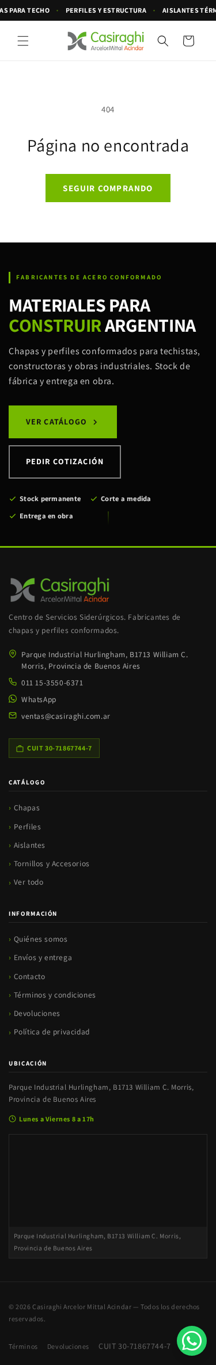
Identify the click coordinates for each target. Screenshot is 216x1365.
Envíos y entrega (43, 957)
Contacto (30, 976)
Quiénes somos (41, 939)
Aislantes (30, 845)
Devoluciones (37, 1013)
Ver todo (29, 882)
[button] (23, 41)
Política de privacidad (52, 1031)
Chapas (27, 807)
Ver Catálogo (56, 421)
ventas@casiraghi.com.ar (66, 716)
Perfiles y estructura (106, 10)
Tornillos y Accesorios (52, 863)
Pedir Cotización (65, 461)
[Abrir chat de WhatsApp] (192, 1341)
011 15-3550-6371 (52, 682)
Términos (23, 1346)
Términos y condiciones (55, 994)
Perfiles (27, 826)
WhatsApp (38, 699)
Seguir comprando (108, 188)
